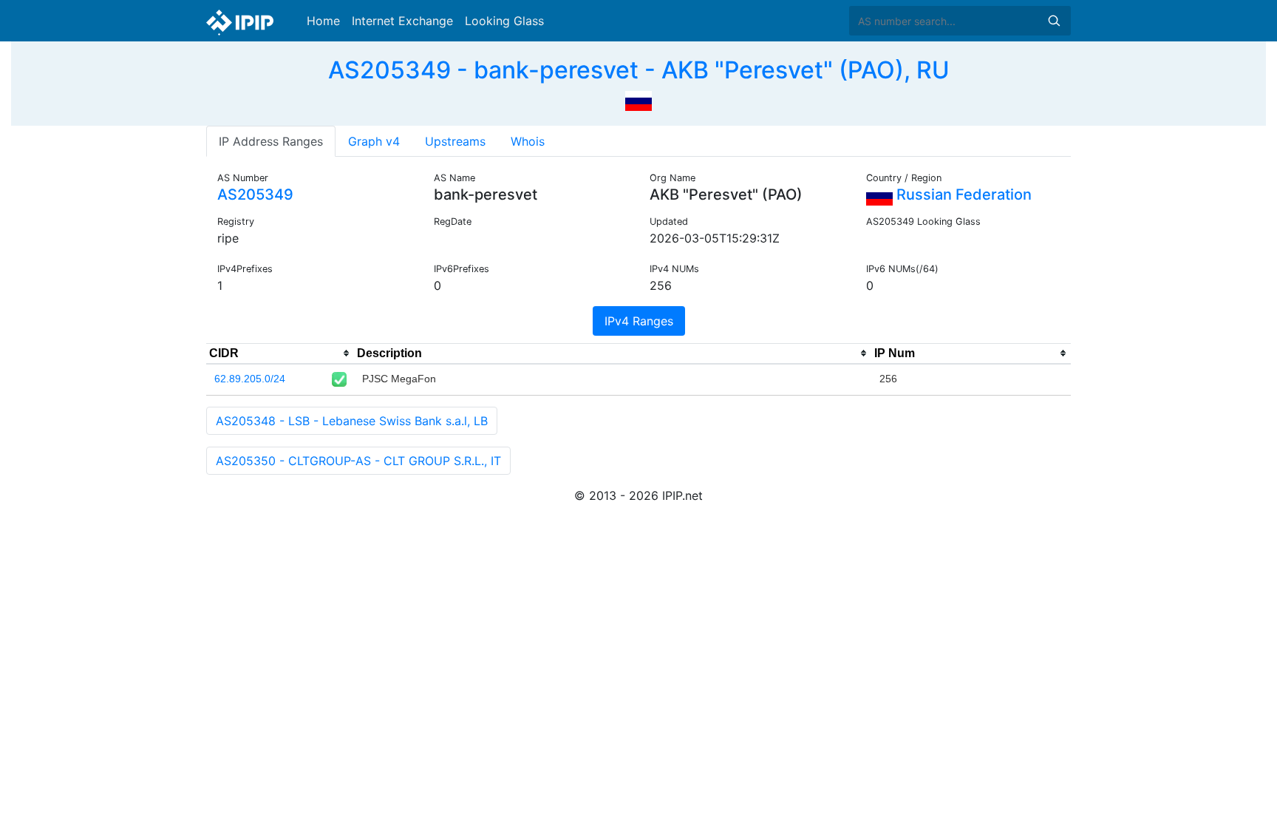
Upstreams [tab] (455, 141)
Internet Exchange (402, 20)
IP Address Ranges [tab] (271, 141)
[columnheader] (280, 353)
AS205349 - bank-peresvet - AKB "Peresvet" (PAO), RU (639, 69)
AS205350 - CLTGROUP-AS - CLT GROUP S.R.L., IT (358, 460)
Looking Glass (504, 20)
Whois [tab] (528, 141)
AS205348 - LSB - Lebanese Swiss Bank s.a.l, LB (352, 420)
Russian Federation (962, 194)
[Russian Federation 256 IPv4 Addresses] (638, 99)
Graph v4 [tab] (374, 141)
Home (323, 20)
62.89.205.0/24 (249, 379)
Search (1054, 21)
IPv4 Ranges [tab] (639, 321)
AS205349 (255, 194)
